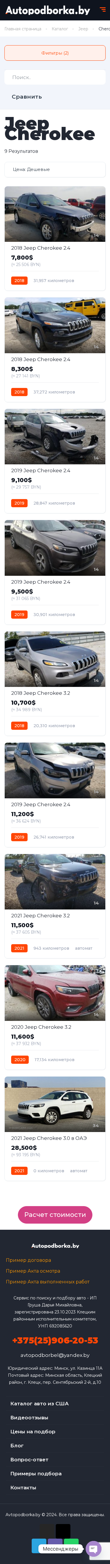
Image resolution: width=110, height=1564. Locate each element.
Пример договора (28, 1260)
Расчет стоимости (55, 1215)
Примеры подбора (36, 1473)
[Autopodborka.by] (47, 10)
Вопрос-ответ (29, 1459)
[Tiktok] (63, 1531)
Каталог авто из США (39, 1403)
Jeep (83, 29)
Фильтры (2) (55, 53)
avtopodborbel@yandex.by (55, 1355)
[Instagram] (47, 1531)
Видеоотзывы (29, 1417)
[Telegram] (39, 1546)
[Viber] (55, 1546)
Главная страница (22, 29)
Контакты (23, 1487)
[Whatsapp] (71, 1546)
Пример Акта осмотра (33, 1271)
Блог (17, 1445)
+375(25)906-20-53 (55, 1340)
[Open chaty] (93, 1549)
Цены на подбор (32, 1431)
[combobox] (55, 169)
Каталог (60, 29)
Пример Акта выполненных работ (47, 1282)
